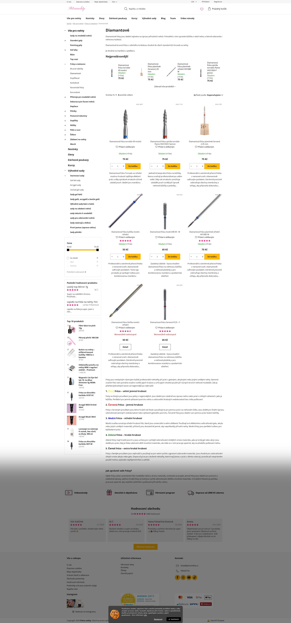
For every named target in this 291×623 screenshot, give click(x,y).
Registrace (218, 2)
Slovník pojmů (127, 573)
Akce (84, 262)
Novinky (73, 149)
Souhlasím (175, 619)
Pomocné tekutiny (78, 116)
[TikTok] (194, 577)
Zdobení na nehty (78, 139)
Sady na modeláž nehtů (81, 35)
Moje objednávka (100, 2)
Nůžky (73, 125)
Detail (125, 347)
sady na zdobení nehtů (80, 208)
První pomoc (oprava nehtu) (83, 227)
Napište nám (72, 589)
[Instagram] (183, 577)
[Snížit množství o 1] (112, 166)
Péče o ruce (75, 130)
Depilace (74, 106)
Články (123, 570)
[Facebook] (177, 577)
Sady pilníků (76, 232)
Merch (73, 144)
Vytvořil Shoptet (217, 620)
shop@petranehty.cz (189, 565)
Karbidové (74, 83)
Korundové (75, 92)
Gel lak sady (75, 180)
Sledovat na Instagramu (85, 611)
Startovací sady (77, 175)
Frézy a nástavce (77, 64)
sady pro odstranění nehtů (82, 218)
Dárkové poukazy (78, 159)
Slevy (71, 154)
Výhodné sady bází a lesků (82, 204)
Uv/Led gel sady (77, 189)
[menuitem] (73, 18)
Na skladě (84, 258)
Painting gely (76, 45)
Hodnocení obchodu (75, 582)
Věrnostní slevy (127, 565)
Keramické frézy (77, 87)
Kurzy (71, 165)
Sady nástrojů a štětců (80, 223)
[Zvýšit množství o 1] (123, 166)
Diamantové (75, 73)
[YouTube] (189, 577)
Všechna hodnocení (145, 547)
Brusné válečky (76, 68)
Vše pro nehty (76, 30)
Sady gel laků (76, 194)
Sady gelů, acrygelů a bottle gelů (85, 199)
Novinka (84, 266)
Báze (72, 54)
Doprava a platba (82, 2)
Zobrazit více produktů (164, 86)
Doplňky (74, 120)
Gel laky (74, 50)
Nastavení (158, 619)
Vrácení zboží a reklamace (78, 575)
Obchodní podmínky (75, 578)
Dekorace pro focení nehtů (82, 101)
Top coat (74, 59)
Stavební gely (76, 40)
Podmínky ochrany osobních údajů (82, 585)
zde (145, 615)
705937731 (185, 571)
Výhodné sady (76, 170)
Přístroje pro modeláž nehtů (83, 97)
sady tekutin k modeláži (81, 213)
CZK (193, 2)
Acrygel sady (75, 185)
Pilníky (73, 111)
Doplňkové (74, 78)
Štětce (73, 134)
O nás (69, 2)
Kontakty (124, 567)
